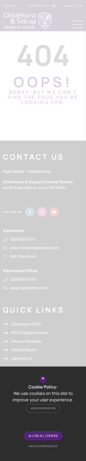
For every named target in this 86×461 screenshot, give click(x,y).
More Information (43, 408)
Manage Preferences (43, 446)
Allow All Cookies (43, 436)
